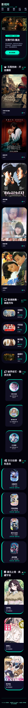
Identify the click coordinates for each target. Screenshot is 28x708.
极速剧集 (8, 9)
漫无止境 (26, 9)
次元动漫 (20, 9)
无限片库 (2, 9)
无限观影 (12, 52)
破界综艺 (14, 9)
